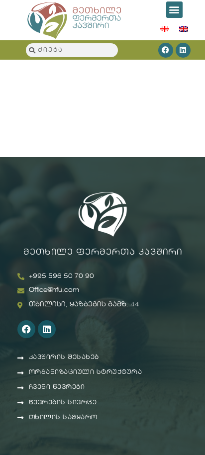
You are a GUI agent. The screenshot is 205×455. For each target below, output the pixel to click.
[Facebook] (165, 50)
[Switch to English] (183, 28)
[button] (174, 9)
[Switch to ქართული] (164, 28)
